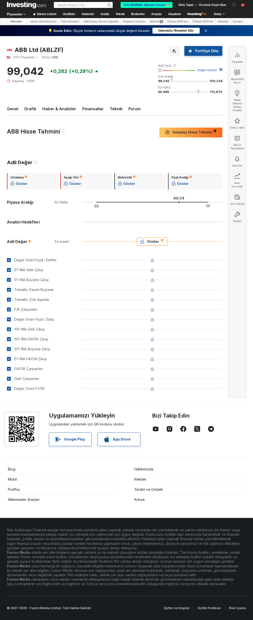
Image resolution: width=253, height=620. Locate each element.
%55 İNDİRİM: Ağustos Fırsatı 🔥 (146, 5)
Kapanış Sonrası (134, 21)
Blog (11, 469)
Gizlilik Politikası (209, 608)
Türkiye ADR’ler (202, 21)
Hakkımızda (143, 469)
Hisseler (16, 21)
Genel (12, 108)
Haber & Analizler (59, 108)
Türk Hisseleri (70, 21)
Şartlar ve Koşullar (177, 608)
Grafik (30, 108)
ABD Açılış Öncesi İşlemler (101, 21)
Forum (134, 108)
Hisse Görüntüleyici (43, 21)
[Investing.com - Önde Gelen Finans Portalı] (26, 4)
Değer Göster (207, 70)
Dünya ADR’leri (177, 21)
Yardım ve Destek (148, 489)
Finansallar (93, 108)
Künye (139, 499)
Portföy (14, 489)
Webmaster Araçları (24, 499)
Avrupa (237, 21)
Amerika (223, 21)
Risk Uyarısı (237, 608)
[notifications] (234, 4)
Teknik (116, 108)
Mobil (12, 479)
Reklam (140, 479)
